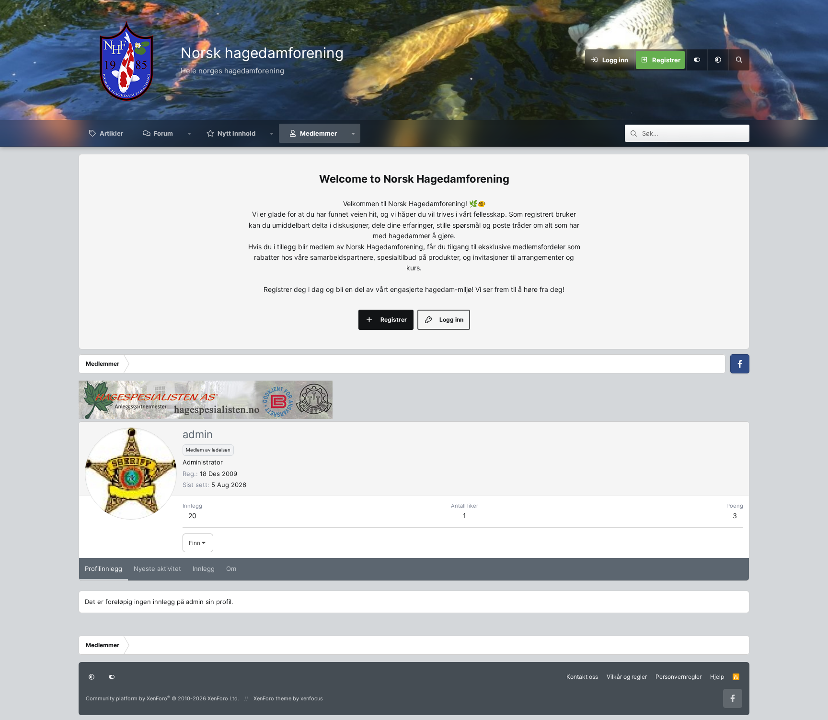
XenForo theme (272, 698)
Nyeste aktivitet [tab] (157, 568)
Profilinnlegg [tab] (103, 568)
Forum (163, 133)
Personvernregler (679, 676)
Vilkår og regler (627, 676)
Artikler (111, 133)
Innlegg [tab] (204, 568)
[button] (717, 59)
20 (192, 515)
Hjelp (717, 676)
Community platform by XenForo (162, 698)
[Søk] (738, 59)
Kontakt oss (582, 676)
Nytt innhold (236, 133)
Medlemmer (318, 133)
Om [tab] (231, 568)
